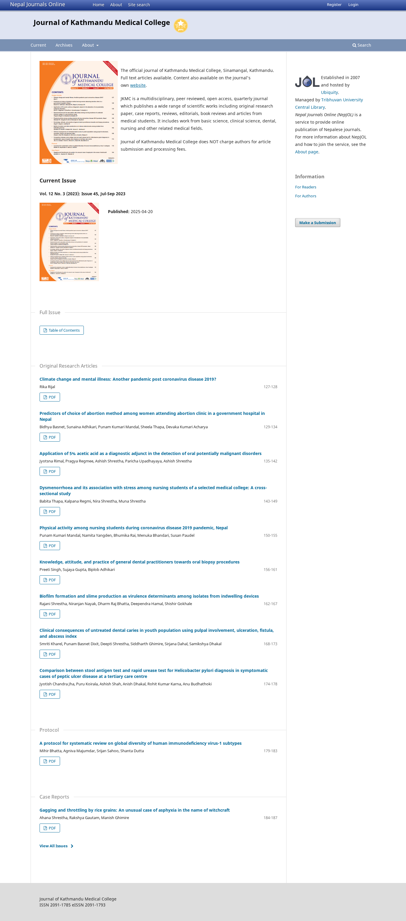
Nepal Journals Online (37, 4)
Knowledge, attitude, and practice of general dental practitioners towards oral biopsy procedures (140, 562)
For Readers (305, 187)
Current (38, 45)
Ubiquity (329, 92)
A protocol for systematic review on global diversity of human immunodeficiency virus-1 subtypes (141, 743)
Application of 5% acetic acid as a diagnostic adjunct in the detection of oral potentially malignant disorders (151, 453)
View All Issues (53, 845)
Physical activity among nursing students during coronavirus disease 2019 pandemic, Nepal (134, 527)
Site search (139, 4)
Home (98, 4)
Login (353, 4)
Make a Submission (317, 222)
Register (334, 4)
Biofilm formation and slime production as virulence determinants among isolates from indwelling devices (149, 596)
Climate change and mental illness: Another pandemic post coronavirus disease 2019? (128, 379)
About (116, 4)
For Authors (305, 196)
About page (306, 152)
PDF (52, 397)
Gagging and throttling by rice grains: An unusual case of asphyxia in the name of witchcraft (135, 810)
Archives (64, 45)
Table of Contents (64, 330)
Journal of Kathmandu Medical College (102, 22)
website (138, 85)
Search (363, 45)
